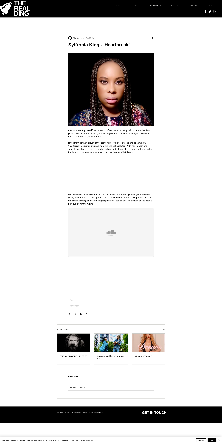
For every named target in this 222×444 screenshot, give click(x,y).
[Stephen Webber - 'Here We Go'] (111, 343)
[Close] (219, 440)
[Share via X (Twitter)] (75, 314)
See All (162, 329)
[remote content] (111, 173)
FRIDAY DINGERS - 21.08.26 (73, 356)
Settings (201, 440)
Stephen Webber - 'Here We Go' (110, 357)
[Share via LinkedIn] (81, 314)
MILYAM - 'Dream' (143, 356)
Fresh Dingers (74, 306)
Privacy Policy (91, 440)
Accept (212, 440)
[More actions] (152, 38)
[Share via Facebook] (69, 314)
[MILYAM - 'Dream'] (148, 343)
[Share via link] (86, 314)
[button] (162, 18)
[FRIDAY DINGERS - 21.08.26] (73, 343)
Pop (71, 300)
